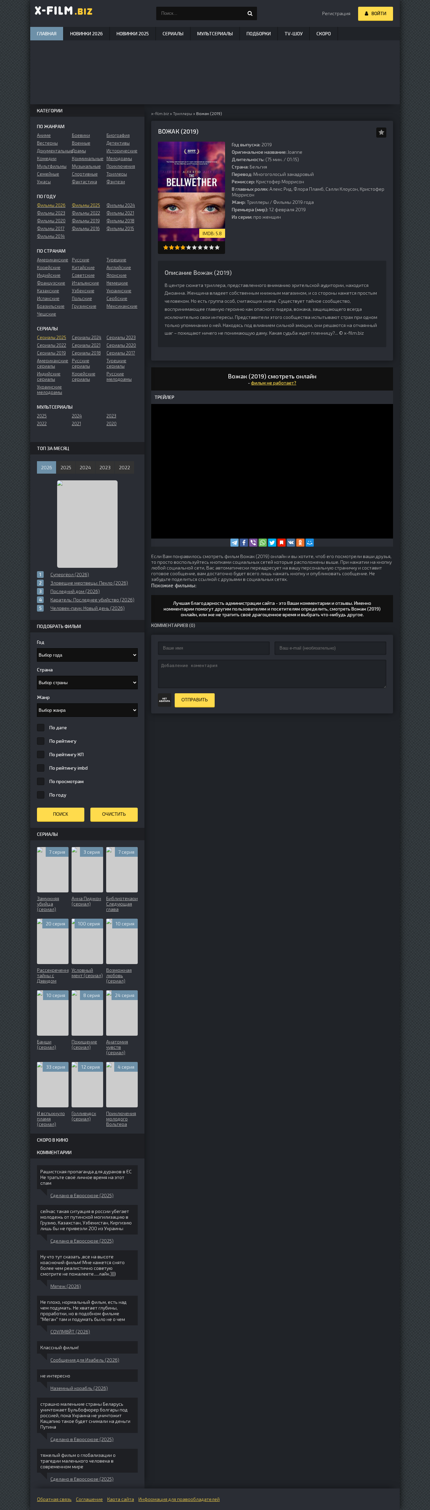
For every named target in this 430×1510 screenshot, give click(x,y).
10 (217, 247)
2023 (111, 415)
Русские (80, 259)
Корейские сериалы (83, 376)
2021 (76, 423)
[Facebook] (244, 543)
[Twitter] (272, 543)
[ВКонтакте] (291, 543)
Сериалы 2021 (86, 345)
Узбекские (83, 290)
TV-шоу (294, 33)
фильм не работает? (273, 382)
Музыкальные (86, 166)
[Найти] (250, 13)
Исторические (121, 150)
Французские (51, 283)
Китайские (83, 267)
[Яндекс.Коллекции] (281, 543)
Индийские (48, 275)
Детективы (118, 143)
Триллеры (258, 202)
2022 (42, 423)
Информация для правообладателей (179, 1499)
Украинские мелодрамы (49, 389)
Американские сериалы (52, 363)
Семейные (48, 174)
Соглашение (89, 1499)
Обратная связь (54, 1499)
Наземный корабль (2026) (79, 1388)
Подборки (259, 33)
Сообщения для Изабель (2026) (84, 1360)
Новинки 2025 (133, 33)
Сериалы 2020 (121, 345)
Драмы (79, 150)
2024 (77, 415)
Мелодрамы (119, 158)
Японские (116, 275)
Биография (118, 135)
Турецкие (116, 259)
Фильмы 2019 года (293, 202)
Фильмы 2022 (86, 213)
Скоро (323, 33)
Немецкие (117, 283)
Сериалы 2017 (120, 353)
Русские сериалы (81, 363)
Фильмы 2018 (120, 220)
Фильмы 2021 (120, 213)
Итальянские (85, 283)
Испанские (48, 298)
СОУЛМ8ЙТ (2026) (70, 1331)
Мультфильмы (52, 166)
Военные (81, 143)
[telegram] (234, 543)
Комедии (46, 158)
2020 (111, 423)
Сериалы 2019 (51, 353)
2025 (42, 415)
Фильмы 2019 (86, 220)
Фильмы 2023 (51, 213)
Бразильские (50, 306)
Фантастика (84, 181)
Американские (52, 259)
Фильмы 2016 (86, 228)
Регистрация (336, 13)
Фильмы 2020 (51, 220)
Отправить (194, 699)
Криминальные (87, 158)
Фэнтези (115, 181)
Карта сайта (120, 1499)
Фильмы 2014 (51, 236)
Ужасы (44, 181)
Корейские (48, 267)
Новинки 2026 (86, 33)
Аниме (44, 135)
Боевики (81, 135)
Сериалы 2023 (121, 337)
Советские (83, 275)
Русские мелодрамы (119, 376)
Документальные (52, 150)
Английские (118, 267)
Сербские (116, 298)
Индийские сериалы (48, 376)
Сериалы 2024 (86, 337)
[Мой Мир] (310, 543)
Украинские (118, 290)
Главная (46, 33)
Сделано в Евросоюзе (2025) (82, 1195)
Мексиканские (121, 306)
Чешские (46, 314)
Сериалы (173, 33)
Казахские (48, 290)
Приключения (120, 166)
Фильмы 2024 (120, 205)
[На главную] (63, 13)
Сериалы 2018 (86, 353)
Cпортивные (85, 174)
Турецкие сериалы (116, 363)
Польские (82, 298)
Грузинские (84, 306)
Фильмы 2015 (120, 228)
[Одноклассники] (300, 543)
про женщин (267, 217)
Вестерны (47, 143)
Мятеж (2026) (65, 1286)
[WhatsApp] (263, 543)
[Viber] (253, 543)
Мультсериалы (215, 33)
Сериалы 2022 (51, 345)
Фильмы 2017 (50, 228)
